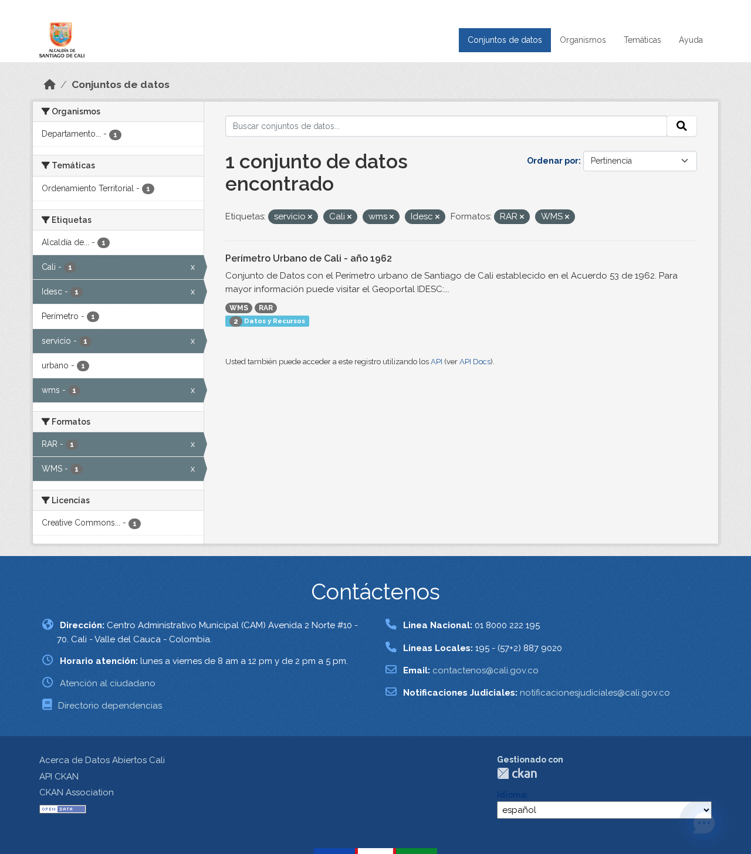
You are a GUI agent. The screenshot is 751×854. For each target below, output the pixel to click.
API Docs (474, 361)
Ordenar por (553, 160)
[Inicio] (50, 84)
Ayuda (691, 40)
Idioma (511, 794)
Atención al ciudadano (107, 683)
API (436, 361)
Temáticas (642, 40)
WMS (238, 308)
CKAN (517, 773)
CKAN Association (76, 792)
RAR (266, 308)
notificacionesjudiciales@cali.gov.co (595, 692)
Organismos (583, 40)
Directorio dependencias (110, 705)
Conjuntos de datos (505, 40)
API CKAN (59, 776)
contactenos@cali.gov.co (485, 670)
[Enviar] (682, 126)
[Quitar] (310, 217)
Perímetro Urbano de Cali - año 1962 (308, 258)
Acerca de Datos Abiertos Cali (102, 760)
